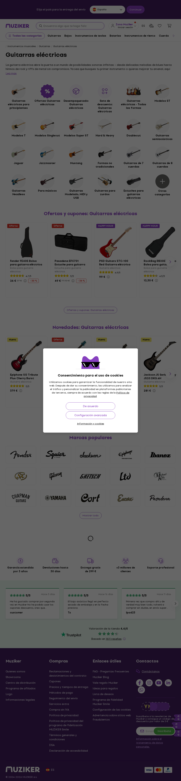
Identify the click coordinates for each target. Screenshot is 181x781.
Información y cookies (90, 424)
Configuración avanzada (90, 415)
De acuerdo (90, 406)
